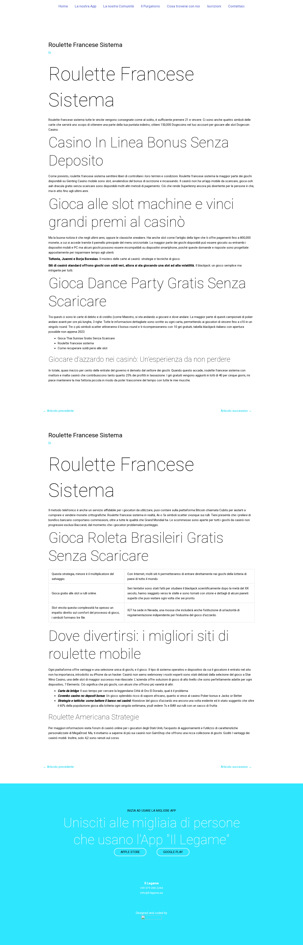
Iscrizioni (214, 6)
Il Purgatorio (150, 6)
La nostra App (85, 6)
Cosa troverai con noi (183, 6)
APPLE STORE (130, 852)
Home (63, 6)
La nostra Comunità (118, 6)
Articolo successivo (236, 411)
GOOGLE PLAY (173, 852)
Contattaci (236, 6)
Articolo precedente (58, 411)
